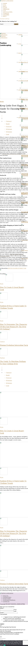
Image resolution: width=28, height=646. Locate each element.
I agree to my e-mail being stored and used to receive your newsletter (14, 617)
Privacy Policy (7, 598)
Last (15, 611)
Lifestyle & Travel (7, 12)
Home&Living (6, 9)
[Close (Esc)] (0, 638)
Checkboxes (3, 614)
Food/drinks (6, 14)
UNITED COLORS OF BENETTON (17, 268)
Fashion (5, 3)
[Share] (2, 638)
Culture (5, 7)
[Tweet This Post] (15, 117)
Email (2, 612)
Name (2, 608)
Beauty (5, 6)
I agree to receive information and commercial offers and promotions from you (15, 620)
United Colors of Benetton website (11, 153)
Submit (2, 624)
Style (4, 4)
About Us (5, 596)
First (15, 609)
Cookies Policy (7, 597)
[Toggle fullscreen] (3, 638)
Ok (4, 645)
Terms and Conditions (9, 600)
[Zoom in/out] (4, 638)
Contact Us (6, 601)
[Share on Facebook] (15, 116)
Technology (6, 13)
